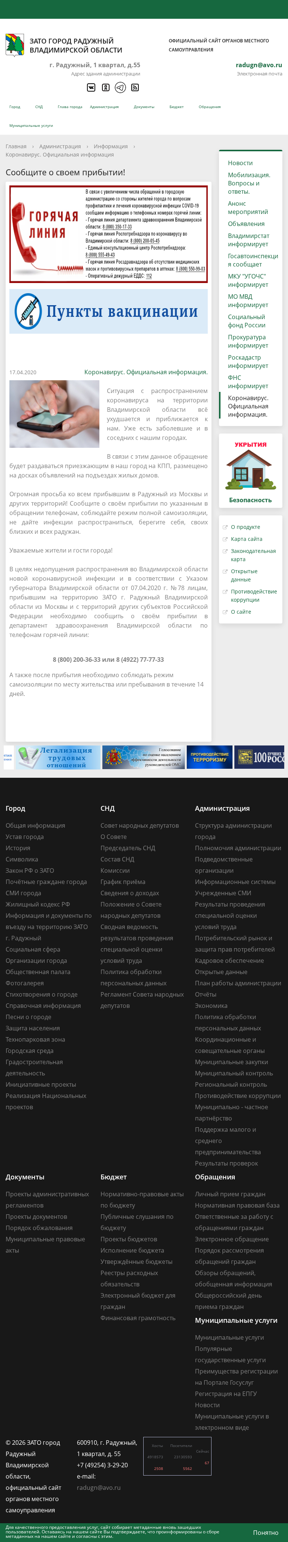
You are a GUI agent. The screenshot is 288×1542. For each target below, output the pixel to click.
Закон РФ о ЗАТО (30, 870)
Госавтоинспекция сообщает (253, 260)
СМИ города (23, 893)
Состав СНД (117, 859)
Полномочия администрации (238, 848)
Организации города (36, 960)
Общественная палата (38, 972)
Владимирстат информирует (248, 240)
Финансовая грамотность (138, 1318)
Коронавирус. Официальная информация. (146, 372)
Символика (22, 859)
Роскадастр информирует (248, 361)
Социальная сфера (33, 949)
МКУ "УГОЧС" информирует (248, 280)
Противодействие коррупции (238, 1096)
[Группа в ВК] (90, 87)
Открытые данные (221, 972)
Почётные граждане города (46, 882)
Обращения (210, 106)
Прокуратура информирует (248, 341)
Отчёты (205, 994)
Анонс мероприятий (248, 207)
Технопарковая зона (35, 1039)
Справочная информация (43, 1005)
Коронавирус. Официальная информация (60, 154)
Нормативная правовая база (237, 1205)
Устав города (25, 837)
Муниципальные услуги (31, 125)
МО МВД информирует (248, 300)
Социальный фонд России (247, 321)
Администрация (104, 106)
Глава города (70, 106)
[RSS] (134, 87)
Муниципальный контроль (234, 1073)
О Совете (113, 837)
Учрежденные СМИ (223, 893)
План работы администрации (238, 983)
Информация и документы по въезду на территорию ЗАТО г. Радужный (49, 926)
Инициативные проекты (41, 1084)
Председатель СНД (127, 848)
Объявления (246, 224)
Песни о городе (28, 1017)
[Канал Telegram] (120, 87)
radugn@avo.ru (259, 65)
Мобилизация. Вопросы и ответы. (249, 183)
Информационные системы (235, 882)
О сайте (241, 611)
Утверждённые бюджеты (136, 1261)
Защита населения (33, 1028)
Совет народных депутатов (139, 825)
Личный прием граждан (230, 1194)
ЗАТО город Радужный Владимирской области (149, 45)
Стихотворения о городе (42, 994)
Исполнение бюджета (132, 1250)
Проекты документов (36, 1216)
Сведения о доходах (129, 893)
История (18, 848)
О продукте (245, 526)
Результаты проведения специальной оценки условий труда (230, 915)
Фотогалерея (25, 983)
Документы (144, 106)
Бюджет (177, 106)
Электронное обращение (232, 1239)
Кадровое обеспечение (229, 960)
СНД (39, 106)
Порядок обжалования (39, 1228)
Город (14, 106)
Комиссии (115, 870)
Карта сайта (246, 538)
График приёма (123, 882)
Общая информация (35, 825)
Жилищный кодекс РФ (38, 904)
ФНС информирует (248, 381)
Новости (240, 163)
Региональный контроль (231, 1084)
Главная (16, 146)
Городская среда (30, 1051)
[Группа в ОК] (105, 87)
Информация (111, 146)
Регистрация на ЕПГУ (226, 1394)
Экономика (211, 1005)
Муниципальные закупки (231, 1062)
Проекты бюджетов (128, 1239)
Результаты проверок (226, 1163)
